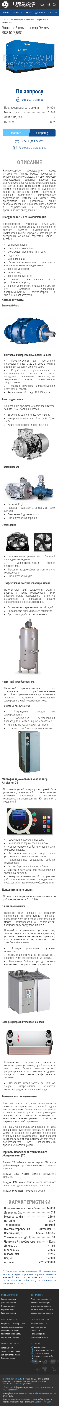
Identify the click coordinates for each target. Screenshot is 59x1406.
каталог (6, 12)
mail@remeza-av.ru (24, 6)
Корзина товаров (7, 1309)
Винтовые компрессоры (40, 1302)
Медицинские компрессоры (42, 1313)
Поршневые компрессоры (41, 1299)
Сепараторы (35, 1330)
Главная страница (9, 1295)
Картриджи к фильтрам (10, 1337)
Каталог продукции (8, 1299)
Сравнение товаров (8, 1313)
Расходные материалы (41, 1319)
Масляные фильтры (38, 1327)
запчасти (17, 12)
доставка (40, 12)
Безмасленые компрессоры (42, 1309)
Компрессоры (37, 1295)
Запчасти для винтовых (10, 1355)
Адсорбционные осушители (12, 1327)
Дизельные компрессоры (41, 1306)
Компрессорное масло (39, 1337)
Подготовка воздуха (11, 1319)
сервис (28, 12)
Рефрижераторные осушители (13, 1323)
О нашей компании (8, 1306)
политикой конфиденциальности (42, 1393)
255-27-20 (24, 3)
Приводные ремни (38, 1334)
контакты (52, 12)
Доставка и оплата (8, 1302)
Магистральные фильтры (11, 1334)
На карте (37, 1361)
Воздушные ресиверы (10, 1330)
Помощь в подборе (8, 1358)
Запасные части (7, 1348)
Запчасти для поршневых (11, 1351)
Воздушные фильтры (39, 1323)
